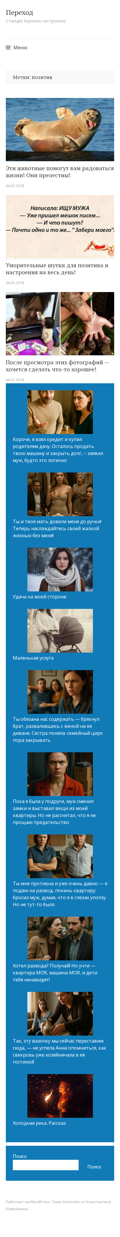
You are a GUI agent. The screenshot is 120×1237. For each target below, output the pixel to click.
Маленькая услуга (33, 658)
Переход (19, 12)
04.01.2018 (15, 379)
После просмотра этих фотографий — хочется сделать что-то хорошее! (57, 366)
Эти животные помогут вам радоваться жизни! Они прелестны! (60, 172)
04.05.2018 (15, 185)
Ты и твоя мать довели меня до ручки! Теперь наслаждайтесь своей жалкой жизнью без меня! (57, 528)
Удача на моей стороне (39, 596)
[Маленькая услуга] (60, 631)
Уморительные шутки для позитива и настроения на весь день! (57, 269)
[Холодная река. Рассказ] (60, 1097)
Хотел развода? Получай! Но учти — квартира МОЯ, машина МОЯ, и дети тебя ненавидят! (55, 972)
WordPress (40, 1201)
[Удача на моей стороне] (60, 570)
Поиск (20, 1156)
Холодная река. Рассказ (39, 1123)
